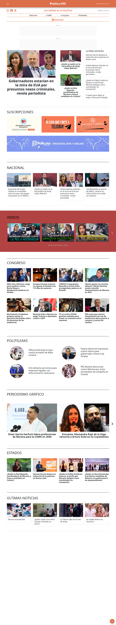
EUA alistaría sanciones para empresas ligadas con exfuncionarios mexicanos (43, 370)
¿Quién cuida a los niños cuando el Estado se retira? (44, 521)
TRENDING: (59, 20)
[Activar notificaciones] (112, 621)
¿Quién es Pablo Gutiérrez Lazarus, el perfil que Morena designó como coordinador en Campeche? (97, 84)
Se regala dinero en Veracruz (94, 520)
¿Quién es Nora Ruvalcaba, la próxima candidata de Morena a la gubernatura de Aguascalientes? (97, 477)
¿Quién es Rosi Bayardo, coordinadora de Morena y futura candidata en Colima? (70, 92)
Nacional (33, 15)
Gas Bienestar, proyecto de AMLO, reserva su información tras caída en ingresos (96, 192)
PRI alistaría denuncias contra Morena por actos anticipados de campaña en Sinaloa (94, 370)
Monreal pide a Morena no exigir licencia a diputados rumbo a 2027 (45, 316)
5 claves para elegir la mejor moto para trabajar (97, 96)
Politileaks (83, 15)
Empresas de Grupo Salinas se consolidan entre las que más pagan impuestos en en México (18, 192)
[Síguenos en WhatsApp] (7, 10)
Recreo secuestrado (16, 519)
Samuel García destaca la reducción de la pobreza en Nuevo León (97, 57)
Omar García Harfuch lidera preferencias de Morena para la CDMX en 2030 (32, 435)
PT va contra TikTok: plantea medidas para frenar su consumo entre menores (70, 317)
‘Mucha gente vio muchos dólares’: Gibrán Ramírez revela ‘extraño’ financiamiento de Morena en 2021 (97, 288)
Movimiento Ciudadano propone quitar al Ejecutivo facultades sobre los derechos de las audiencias (19, 318)
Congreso (65, 15)
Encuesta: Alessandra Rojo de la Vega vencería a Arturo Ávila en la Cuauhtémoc (84, 435)
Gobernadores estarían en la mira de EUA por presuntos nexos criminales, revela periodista (31, 87)
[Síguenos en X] (15, 10)
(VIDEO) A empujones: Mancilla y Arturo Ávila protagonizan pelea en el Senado (70, 287)
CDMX (49, 15)
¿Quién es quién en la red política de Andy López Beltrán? (70, 66)
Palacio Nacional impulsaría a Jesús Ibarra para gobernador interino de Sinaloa (94, 352)
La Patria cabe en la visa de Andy (70, 520)
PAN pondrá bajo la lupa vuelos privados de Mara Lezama (41, 352)
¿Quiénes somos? (103, 10)
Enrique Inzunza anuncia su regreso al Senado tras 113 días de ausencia (44, 286)
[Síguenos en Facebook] (11, 10)
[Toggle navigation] (8, 4)
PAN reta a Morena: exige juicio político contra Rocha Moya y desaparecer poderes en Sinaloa (18, 288)
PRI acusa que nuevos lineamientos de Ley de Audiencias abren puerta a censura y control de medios (97, 318)
